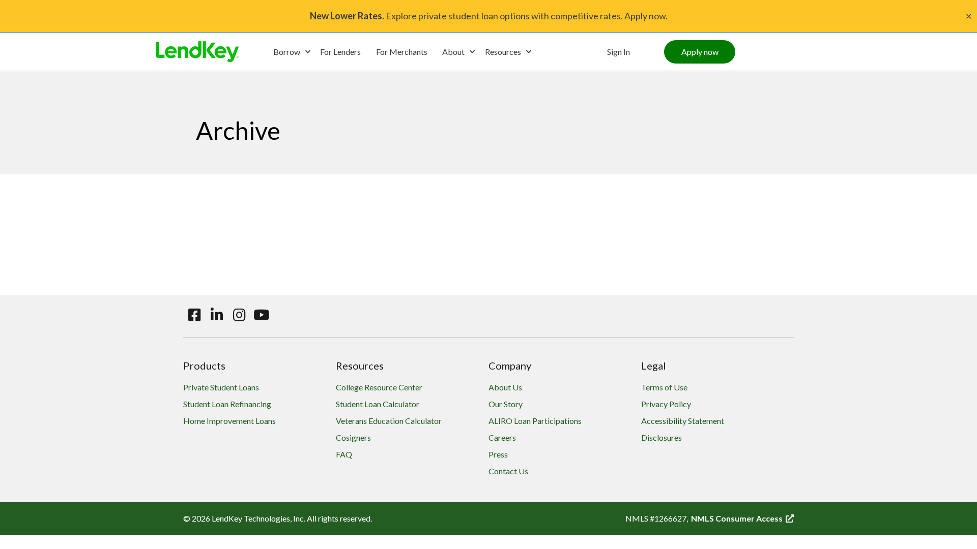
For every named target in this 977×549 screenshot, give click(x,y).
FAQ (344, 454)
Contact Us (508, 471)
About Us (505, 387)
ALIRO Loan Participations (535, 420)
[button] (291, 52)
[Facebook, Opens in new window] (194, 315)
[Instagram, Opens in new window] (239, 315)
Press (498, 454)
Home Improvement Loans (229, 420)
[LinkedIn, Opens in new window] (217, 315)
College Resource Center (379, 387)
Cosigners (353, 437)
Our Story (506, 404)
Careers (502, 437)
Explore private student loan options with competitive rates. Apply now (488, 15)
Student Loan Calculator (377, 404)
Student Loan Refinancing (227, 404)
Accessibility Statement (682, 420)
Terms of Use (664, 387)
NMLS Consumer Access (742, 518)
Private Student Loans (221, 387)
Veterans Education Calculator (389, 420)
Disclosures (661, 437)
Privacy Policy (666, 404)
